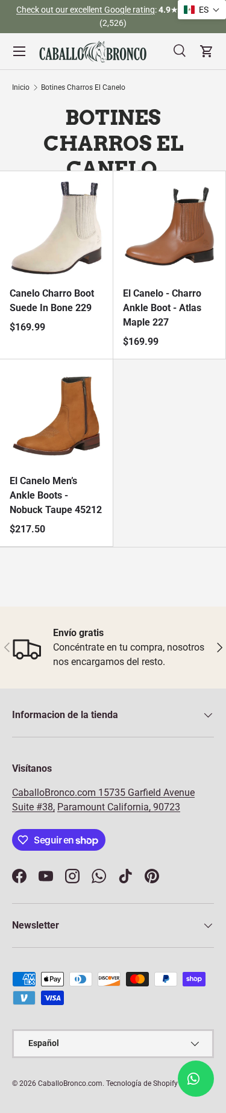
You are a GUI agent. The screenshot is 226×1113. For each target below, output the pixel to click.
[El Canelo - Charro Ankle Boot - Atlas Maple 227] (169, 227)
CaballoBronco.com (55, 792)
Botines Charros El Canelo (83, 87)
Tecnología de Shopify (142, 1083)
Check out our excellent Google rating (85, 10)
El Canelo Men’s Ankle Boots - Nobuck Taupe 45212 (56, 495)
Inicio (21, 87)
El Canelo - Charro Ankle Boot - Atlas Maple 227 (162, 308)
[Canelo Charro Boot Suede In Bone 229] (56, 227)
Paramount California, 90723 (118, 807)
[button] (202, 9)
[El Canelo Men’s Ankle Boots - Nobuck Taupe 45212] (56, 415)
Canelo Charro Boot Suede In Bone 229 (52, 301)
